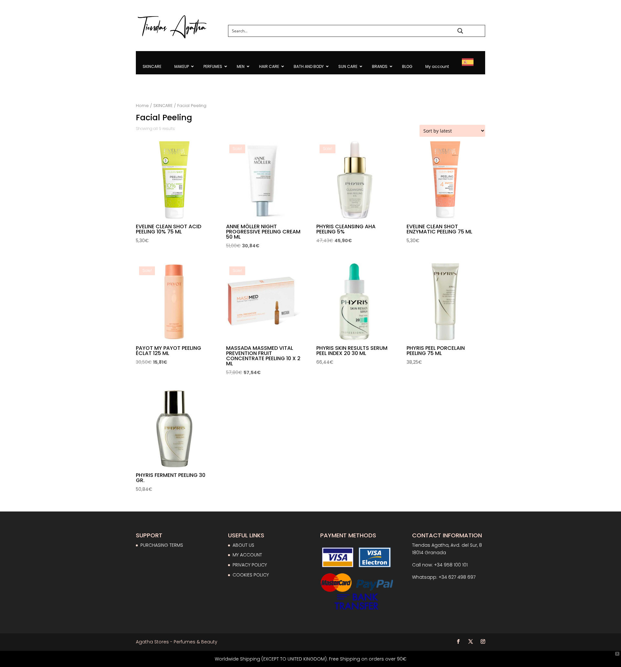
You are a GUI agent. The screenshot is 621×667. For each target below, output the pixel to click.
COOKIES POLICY (251, 575)
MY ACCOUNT (247, 555)
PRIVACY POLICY (250, 565)
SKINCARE (163, 105)
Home (142, 105)
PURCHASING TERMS (161, 545)
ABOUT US (243, 545)
